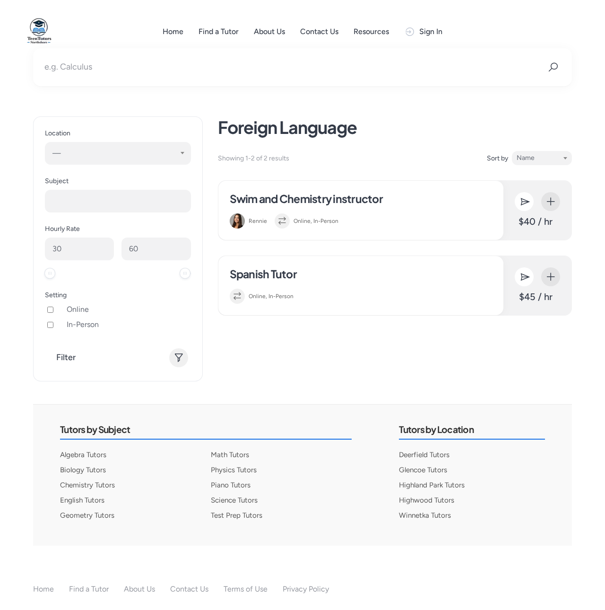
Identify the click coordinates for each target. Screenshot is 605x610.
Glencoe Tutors (423, 470)
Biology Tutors (83, 470)
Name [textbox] (526, 158)
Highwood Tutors (426, 500)
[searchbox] (55, 201)
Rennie (258, 221)
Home (173, 31)
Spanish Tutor (263, 274)
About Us (269, 31)
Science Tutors (234, 500)
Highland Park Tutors (432, 485)
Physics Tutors (234, 470)
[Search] (553, 67)
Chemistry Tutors (87, 485)
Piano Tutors (231, 485)
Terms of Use (246, 588)
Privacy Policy (306, 588)
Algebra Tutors (83, 455)
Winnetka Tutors (425, 515)
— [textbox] (56, 153)
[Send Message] (524, 201)
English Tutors (82, 500)
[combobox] (118, 153)
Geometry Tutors (87, 515)
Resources (371, 31)
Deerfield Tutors (424, 455)
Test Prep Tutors (236, 515)
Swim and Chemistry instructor (306, 198)
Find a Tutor (219, 31)
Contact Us (319, 31)
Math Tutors (230, 455)
